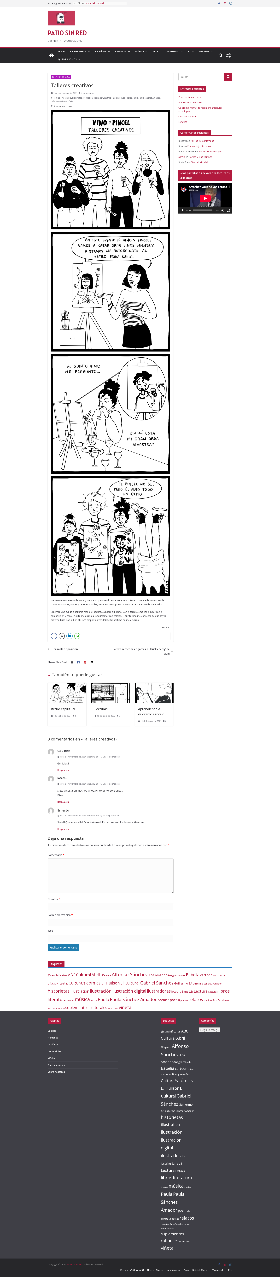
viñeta (70, 101)
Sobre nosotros (56, 1071)
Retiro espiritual (63, 709)
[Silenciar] (223, 210)
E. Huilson (110, 983)
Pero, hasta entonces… (190, 97)
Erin (230, 1270)
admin (181, 156)
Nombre (54, 899)
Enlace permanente (111, 756)
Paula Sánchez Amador (149, 97)
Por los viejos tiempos (190, 102)
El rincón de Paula (61, 77)
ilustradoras (126, 97)
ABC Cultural (79, 974)
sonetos (61, 1008)
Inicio (61, 51)
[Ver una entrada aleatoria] (228, 55)
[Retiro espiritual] (67, 685)
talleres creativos (59, 101)
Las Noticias (54, 1051)
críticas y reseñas (58, 983)
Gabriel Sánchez (157, 983)
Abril (96, 974)
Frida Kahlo (66, 97)
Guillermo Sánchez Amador (207, 983)
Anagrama (174, 975)
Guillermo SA (183, 983)
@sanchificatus (57, 975)
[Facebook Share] (54, 636)
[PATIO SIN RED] (51, 55)
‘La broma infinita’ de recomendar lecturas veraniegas (104, 5)
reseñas (208, 1000)
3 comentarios (87, 93)
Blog (191, 51)
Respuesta (63, 770)
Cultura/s (77, 983)
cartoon (206, 975)
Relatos (204, 51)
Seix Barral (52, 1008)
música (82, 999)
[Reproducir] (182, 210)
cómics (56, 97)
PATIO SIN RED (67, 33)
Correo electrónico (60, 915)
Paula (135, 97)
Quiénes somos (67, 59)
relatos (195, 999)
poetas (184, 1000)
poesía (175, 1000)
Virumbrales (113, 1008)
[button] (88, 51)
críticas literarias (220, 975)
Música (139, 51)
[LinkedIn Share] (69, 636)
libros (224, 991)
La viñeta (100, 51)
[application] (205, 198)
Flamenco (173, 51)
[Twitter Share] (62, 636)
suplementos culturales (86, 1007)
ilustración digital (112, 97)
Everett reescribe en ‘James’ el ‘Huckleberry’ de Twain (141, 651)
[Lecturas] (110, 685)
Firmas (124, 1270)
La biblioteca (78, 51)
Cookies (52, 1030)
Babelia (192, 974)
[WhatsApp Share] (77, 636)
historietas (77, 97)
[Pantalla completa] (228, 210)
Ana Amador (157, 975)
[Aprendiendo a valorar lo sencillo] (154, 685)
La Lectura (198, 991)
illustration (88, 97)
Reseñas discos (221, 1000)
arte (183, 975)
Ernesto (63, 810)
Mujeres (70, 1000)
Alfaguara (106, 975)
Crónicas (121, 51)
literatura (57, 999)
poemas (163, 1000)
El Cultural (130, 983)
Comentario (56, 855)
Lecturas (101, 709)
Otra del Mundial (187, 116)
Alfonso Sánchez (130, 974)
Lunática (182, 121)
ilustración (98, 97)
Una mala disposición (65, 649)
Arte (155, 51)
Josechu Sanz (179, 991)
